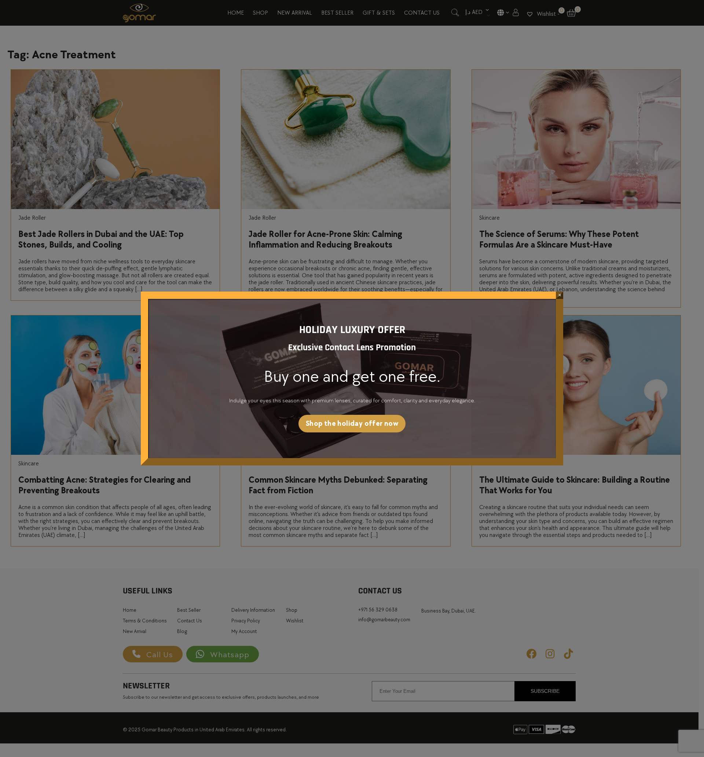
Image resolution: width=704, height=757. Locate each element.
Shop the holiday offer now (352, 423)
